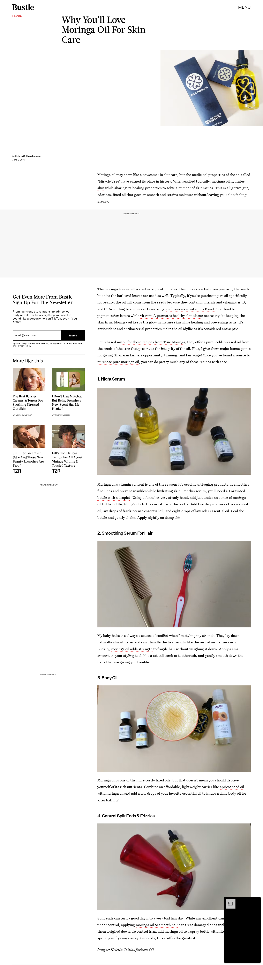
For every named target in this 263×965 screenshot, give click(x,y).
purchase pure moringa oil (118, 361)
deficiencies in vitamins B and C (191, 309)
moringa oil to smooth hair (157, 924)
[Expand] (228, 900)
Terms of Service (73, 343)
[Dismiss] (256, 900)
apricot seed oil (232, 786)
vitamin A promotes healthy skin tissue (171, 315)
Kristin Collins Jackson (28, 156)
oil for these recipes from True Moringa (153, 342)
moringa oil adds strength (131, 648)
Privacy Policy (24, 345)
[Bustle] (23, 7)
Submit (72, 335)
